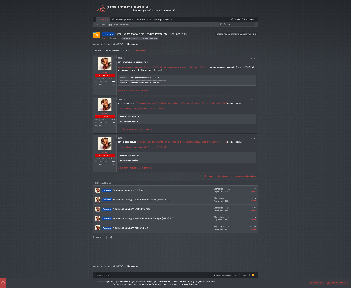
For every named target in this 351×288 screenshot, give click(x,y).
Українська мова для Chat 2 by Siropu (131, 209)
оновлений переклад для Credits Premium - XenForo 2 (142, 109)
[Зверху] (249, 275)
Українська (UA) (103, 275)
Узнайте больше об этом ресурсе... (133, 90)
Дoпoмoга (243, 275)
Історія (126, 50)
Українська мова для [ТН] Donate (129, 190)
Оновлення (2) (112, 50)
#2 (255, 100)
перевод (126, 38)
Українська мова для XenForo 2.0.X (130, 228)
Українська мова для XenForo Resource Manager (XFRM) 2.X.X (144, 218)
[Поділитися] (251, 58)
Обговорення (140, 50)
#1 (255, 58)
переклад (136, 38)
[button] (133, 19)
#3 (255, 138)
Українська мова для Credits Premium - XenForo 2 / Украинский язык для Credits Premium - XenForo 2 (163, 67)
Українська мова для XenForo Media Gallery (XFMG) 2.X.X (141, 199)
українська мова (150, 38)
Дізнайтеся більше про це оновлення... (135, 129)
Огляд (98, 50)
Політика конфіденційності (225, 275)
